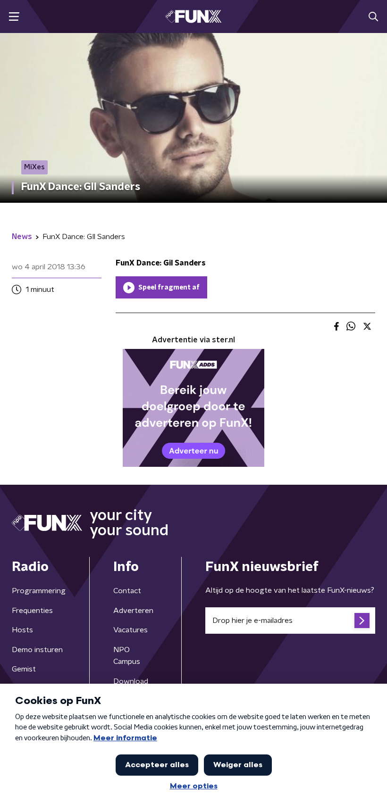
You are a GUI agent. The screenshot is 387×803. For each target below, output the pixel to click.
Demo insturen (37, 650)
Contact (127, 591)
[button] (14, 16)
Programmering (39, 591)
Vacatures (130, 630)
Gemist (24, 669)
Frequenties (32, 610)
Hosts (22, 630)
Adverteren (133, 610)
